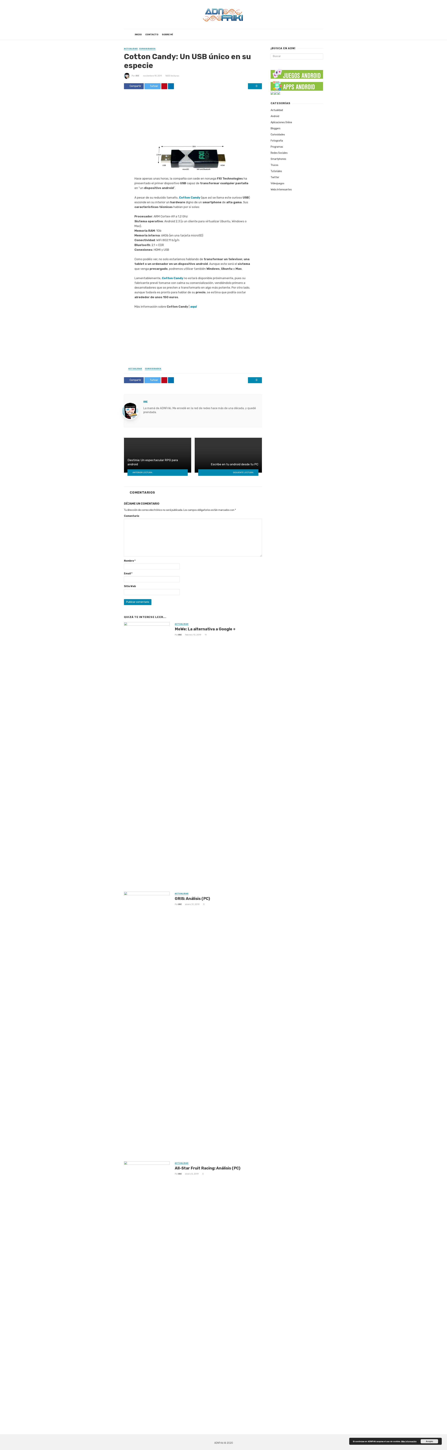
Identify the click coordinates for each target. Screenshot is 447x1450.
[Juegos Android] (297, 72)
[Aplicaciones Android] (297, 85)
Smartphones (278, 159)
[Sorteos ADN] (278, 92)
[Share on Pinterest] (164, 86)
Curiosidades (147, 49)
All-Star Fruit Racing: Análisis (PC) (207, 1168)
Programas (277, 146)
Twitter (275, 177)
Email (128, 573)
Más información (409, 1441)
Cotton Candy (189, 197)
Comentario (131, 516)
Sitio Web (130, 586)
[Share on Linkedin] (171, 86)
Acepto (429, 1441)
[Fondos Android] (272, 92)
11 (206, 634)
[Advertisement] (193, 118)
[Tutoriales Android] (275, 92)
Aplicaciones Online (281, 122)
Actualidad (131, 49)
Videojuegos (277, 183)
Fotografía (277, 140)
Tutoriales (276, 171)
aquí (193, 306)
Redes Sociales (279, 152)
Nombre (129, 560)
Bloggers (275, 128)
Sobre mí (167, 34)
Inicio (138, 34)
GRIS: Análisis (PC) (192, 898)
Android (275, 116)
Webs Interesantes (281, 189)
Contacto (151, 34)
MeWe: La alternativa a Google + (205, 629)
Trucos (274, 165)
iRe (137, 75)
